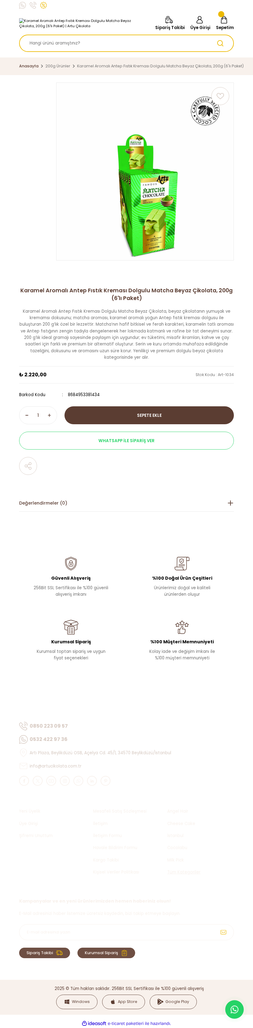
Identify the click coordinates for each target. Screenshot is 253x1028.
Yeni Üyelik (29, 811)
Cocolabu (177, 848)
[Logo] (82, 23)
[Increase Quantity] (49, 415)
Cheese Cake (181, 824)
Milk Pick (175, 860)
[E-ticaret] (126, 1023)
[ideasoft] (94, 1023)
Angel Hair (177, 811)
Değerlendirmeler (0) (43, 503)
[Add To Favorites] (220, 96)
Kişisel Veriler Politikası (116, 872)
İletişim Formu (107, 836)
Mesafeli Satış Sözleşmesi (120, 811)
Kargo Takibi (106, 860)
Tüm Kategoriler (184, 872)
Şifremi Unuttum (36, 836)
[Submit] (223, 932)
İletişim (100, 824)
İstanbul (175, 836)
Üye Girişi (28, 824)
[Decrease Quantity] (27, 415)
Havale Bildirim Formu (115, 848)
